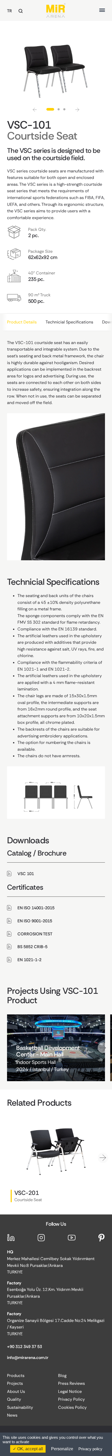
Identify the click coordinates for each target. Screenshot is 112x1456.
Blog (62, 1375)
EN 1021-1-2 (29, 959)
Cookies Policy (72, 1407)
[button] (35, 109)
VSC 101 (25, 873)
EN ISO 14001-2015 (35, 908)
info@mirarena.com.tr (27, 1357)
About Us (16, 1391)
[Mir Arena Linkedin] (11, 1238)
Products (15, 1375)
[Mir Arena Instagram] (41, 1238)
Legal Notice (70, 1391)
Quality (14, 1399)
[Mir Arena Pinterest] (101, 1238)
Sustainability (20, 1407)
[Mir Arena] (56, 10)
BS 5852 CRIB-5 (32, 946)
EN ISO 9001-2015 (34, 921)
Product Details (22, 322)
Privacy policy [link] (90, 1449)
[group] (56, 1047)
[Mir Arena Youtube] (72, 1238)
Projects (15, 1383)
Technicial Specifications (69, 322)
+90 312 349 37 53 (24, 1346)
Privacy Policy (71, 1399)
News (12, 1415)
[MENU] (102, 10)
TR (9, 11)
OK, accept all (29, 1449)
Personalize (62, 1449)
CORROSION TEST (34, 934)
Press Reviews (71, 1383)
